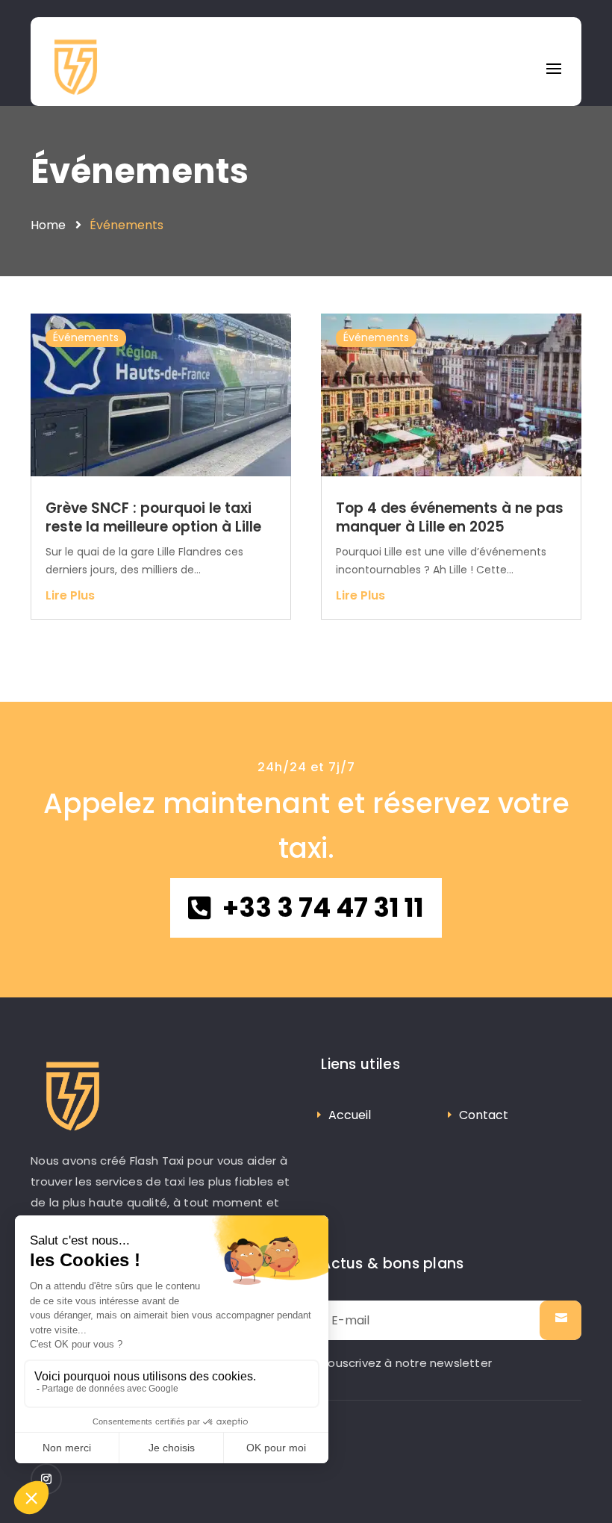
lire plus (70, 595)
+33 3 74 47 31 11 (323, 907)
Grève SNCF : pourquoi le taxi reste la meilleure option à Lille (153, 517)
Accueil (349, 1115)
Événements (140, 171)
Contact (483, 1115)
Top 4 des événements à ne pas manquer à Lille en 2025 (449, 517)
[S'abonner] (560, 1320)
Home (48, 225)
